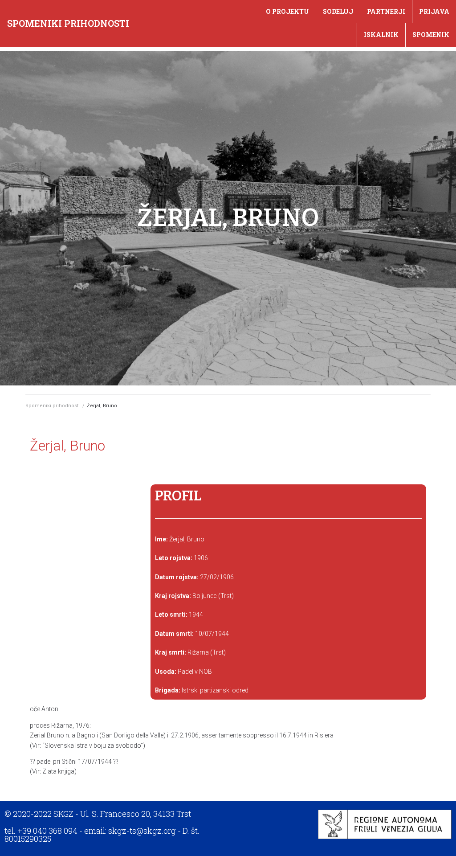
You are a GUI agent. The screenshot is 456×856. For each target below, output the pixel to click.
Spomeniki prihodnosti (68, 23)
